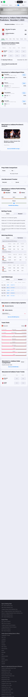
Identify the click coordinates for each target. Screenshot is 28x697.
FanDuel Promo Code (6, 687)
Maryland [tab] (20, 213)
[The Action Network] (4, 2)
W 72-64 (12, 295)
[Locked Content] (14, 203)
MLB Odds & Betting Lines (7, 614)
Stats (25, 38)
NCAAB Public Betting (13, 205)
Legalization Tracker (6, 635)
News (7, 38)
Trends (21, 38)
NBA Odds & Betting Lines (7, 607)
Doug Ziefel (6, 100)
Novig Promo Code (6, 679)
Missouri (3, 661)
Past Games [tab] (20, 237)
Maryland (7, 192)
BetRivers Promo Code (6, 694)
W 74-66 (12, 287)
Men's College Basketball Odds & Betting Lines (11, 611)
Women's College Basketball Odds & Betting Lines (12, 613)
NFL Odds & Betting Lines (7, 605)
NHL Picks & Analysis (6, 630)
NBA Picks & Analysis (6, 623)
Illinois (3, 650)
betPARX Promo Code (6, 690)
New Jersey (4, 646)
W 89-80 (13, 293)
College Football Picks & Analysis (8, 625)
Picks (14, 38)
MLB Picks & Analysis (6, 628)
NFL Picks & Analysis (6, 621)
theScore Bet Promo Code (7, 689)
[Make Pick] (5, 79)
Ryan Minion (6, 74)
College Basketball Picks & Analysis (9, 627)
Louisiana (4, 639)
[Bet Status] (2, 77)
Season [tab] (7, 237)
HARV (8, 285)
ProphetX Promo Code (6, 683)
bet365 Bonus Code (6, 672)
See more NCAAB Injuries (13, 316)
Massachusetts (5, 656)
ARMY (8, 295)
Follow (24, 74)
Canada (3, 663)
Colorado (3, 644)
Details (3, 38)
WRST (8, 293)
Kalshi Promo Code (6, 677)
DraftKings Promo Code (7, 685)
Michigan (3, 652)
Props (17, 38)
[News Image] (12, 134)
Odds (10, 38)
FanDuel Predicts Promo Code (8, 675)
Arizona (3, 642)
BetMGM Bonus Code (6, 670)
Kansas (3, 658)
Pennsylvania (4, 648)
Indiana (23, 192)
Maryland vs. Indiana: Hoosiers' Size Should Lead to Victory (12, 142)
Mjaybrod (6, 82)
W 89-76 (12, 285)
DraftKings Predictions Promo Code (9, 681)
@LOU (8, 287)
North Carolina (5, 659)
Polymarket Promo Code (7, 673)
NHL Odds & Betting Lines (7, 616)
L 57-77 (12, 290)
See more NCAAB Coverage (13, 148)
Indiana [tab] (7, 213)
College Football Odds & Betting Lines (9, 609)
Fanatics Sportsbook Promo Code (9, 668)
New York (4, 637)
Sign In (25, 1)
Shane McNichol (7, 92)
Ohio (3, 654)
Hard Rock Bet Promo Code (7, 692)
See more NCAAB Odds (13, 366)
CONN (8, 290)
